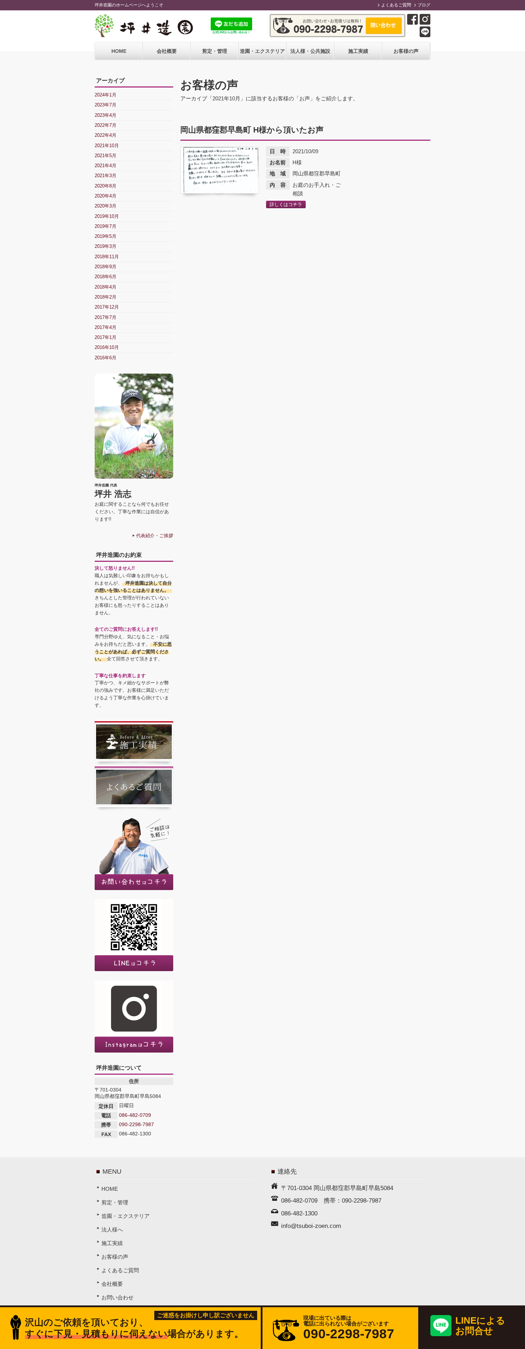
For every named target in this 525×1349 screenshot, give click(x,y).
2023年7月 (105, 105)
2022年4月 (105, 135)
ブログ (424, 5)
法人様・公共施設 (310, 51)
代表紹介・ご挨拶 (154, 535)
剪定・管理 (214, 51)
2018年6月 (105, 276)
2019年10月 (107, 216)
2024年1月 (105, 95)
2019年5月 (105, 236)
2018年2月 (105, 297)
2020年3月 (105, 206)
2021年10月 (107, 145)
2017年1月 (105, 337)
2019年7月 (105, 226)
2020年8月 (105, 186)
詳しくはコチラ (286, 204)
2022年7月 (105, 125)
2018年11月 (107, 256)
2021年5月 (105, 155)
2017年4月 (105, 327)
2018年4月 (105, 287)
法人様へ (112, 1229)
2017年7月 (105, 317)
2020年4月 (105, 196)
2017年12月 (107, 307)
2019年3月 (105, 246)
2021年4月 (105, 165)
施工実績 (358, 51)
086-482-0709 (135, 1115)
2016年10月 (107, 347)
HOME (118, 51)
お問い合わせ (117, 1297)
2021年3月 (105, 175)
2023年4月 (105, 115)
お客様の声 (406, 51)
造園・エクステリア (262, 51)
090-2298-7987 (136, 1124)
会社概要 (167, 51)
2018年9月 (105, 266)
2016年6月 (105, 357)
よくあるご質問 (396, 5)
